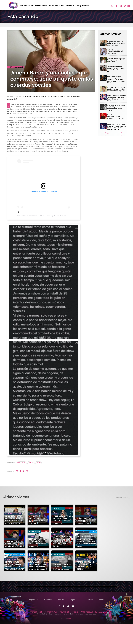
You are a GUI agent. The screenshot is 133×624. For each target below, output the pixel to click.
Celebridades (41, 6)
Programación (26, 6)
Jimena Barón (20, 463)
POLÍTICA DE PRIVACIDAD (69, 612)
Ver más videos (122, 498)
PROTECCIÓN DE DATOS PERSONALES (43, 612)
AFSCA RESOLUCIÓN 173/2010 (92, 612)
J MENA (43, 216)
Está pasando (67, 6)
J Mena (30, 463)
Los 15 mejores (88, 600)
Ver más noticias (114, 134)
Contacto (101, 600)
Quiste (38, 463)
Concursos (54, 6)
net (69, 618)
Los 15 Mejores (82, 6)
